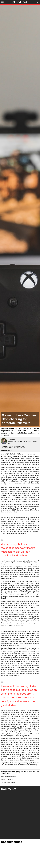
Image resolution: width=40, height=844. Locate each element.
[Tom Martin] (4, 441)
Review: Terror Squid (8, 782)
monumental (5, 497)
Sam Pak (9, 450)
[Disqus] (20, 815)
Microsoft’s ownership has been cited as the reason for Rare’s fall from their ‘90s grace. (20, 720)
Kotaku (6, 603)
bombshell (4, 499)
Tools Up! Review (7, 779)
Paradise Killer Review (8, 776)
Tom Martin (12, 439)
